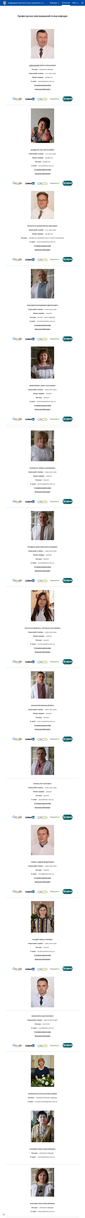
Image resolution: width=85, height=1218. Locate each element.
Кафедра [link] (53, 3)
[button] (82, 2)
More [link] (75, 3)
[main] (42, 16)
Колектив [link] (66, 3)
